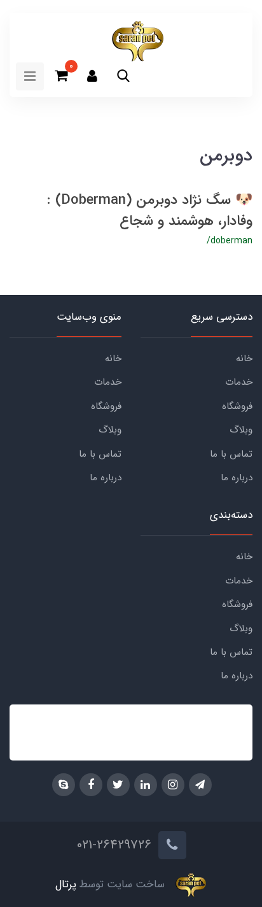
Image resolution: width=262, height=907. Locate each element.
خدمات (238, 382)
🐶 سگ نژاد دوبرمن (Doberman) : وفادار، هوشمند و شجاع (149, 210)
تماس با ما (231, 454)
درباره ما (236, 477)
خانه (244, 358)
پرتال (65, 885)
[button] (123, 76)
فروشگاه (237, 406)
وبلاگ (241, 430)
